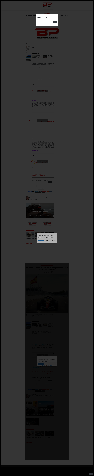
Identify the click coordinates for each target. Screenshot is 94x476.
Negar (47, 240)
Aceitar (41, 240)
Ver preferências (53, 240)
